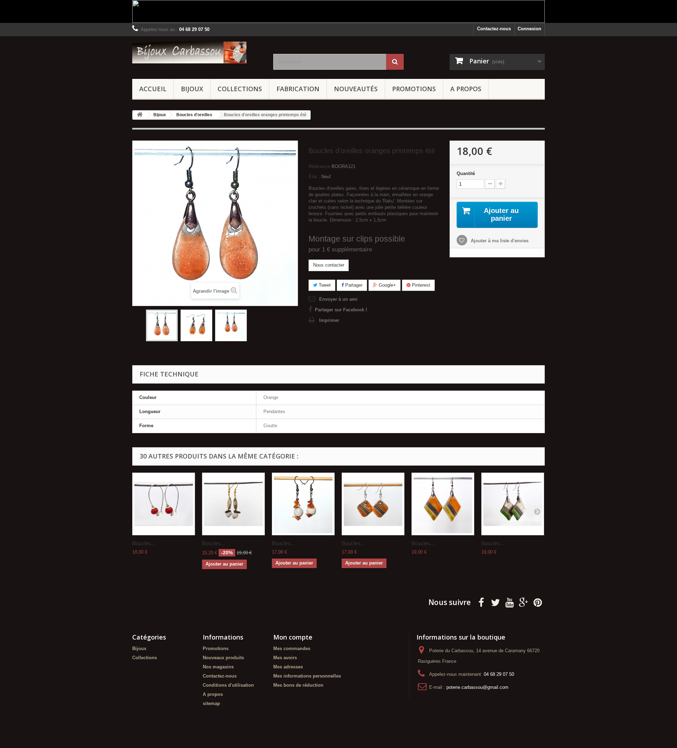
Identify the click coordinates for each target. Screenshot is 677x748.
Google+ (386, 285)
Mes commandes (291, 648)
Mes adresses (288, 666)
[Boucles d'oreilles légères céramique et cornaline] (303, 504)
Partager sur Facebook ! (341, 309)
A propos (465, 89)
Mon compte (292, 637)
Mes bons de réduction (298, 685)
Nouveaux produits (223, 657)
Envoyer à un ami (338, 299)
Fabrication (297, 89)
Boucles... (143, 543)
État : (314, 176)
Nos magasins (218, 666)
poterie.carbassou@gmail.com (477, 687)
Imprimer (329, 320)
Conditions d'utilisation (228, 685)
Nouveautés (356, 89)
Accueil (152, 89)
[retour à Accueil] (139, 115)
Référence (319, 166)
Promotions (414, 89)
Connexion (529, 28)
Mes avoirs (285, 657)
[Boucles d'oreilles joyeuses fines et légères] (442, 504)
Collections (240, 89)
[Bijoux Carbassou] (197, 52)
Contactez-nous (494, 28)
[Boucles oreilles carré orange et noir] (373, 504)
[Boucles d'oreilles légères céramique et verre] (233, 504)
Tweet (324, 285)
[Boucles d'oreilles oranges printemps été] (161, 325)
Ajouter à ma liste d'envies (499, 240)
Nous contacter (328, 265)
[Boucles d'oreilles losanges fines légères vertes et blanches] (512, 504)
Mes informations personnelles (307, 676)
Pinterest (420, 285)
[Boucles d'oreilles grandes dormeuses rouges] (163, 504)
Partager (353, 285)
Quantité (466, 173)
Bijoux (192, 89)
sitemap (211, 703)
